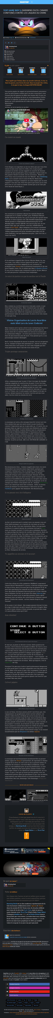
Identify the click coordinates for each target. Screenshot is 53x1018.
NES (39, 919)
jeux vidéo (5, 978)
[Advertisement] (26, 857)
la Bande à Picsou (41, 268)
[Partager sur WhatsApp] (15, 43)
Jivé (23, 1011)
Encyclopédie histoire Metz (37, 1012)
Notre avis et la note (10, 51)
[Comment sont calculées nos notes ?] (48, 65)
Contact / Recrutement (11, 1000)
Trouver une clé (9, 56)
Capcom (37, 731)
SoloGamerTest (25, 1014)
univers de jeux (6, 946)
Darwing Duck (21, 826)
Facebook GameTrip (14, 984)
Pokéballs (8, 488)
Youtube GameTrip (14, 991)
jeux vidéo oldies (37, 943)
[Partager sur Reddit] (11, 43)
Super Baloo (29, 830)
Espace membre (28, 1005)
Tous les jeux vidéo (10, 1005)
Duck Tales (27, 910)
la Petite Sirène (34, 914)
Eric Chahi (14, 227)
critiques (24, 973)
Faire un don (36, 1005)
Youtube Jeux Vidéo (20, 1012)
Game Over (43, 482)
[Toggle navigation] (32, 2)
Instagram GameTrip (15, 988)
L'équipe (35, 1000)
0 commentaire (32, 37)
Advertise (29, 1000)
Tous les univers (19, 1005)
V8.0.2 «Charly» (37, 1009)
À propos (32, 1002)
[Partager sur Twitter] (9, 43)
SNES (24, 914)
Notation (38, 1002)
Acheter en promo (10, 58)
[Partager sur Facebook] (5, 43)
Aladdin (17, 914)
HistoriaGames (28, 1012)
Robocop (40, 593)
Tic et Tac (41, 830)
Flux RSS (20, 1002)
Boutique (26, 1002)
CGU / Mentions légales (11, 1002)
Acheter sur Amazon (10, 59)
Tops (24, 1000)
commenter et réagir (7, 945)
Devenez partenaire (33, 1014)
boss (43, 528)
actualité (16, 973)
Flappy (11, 37)
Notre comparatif (10, 52)
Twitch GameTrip (14, 995)
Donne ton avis (9, 54)
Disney (18, 266)
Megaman (23, 731)
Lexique (19, 1000)
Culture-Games (13, 1012)
